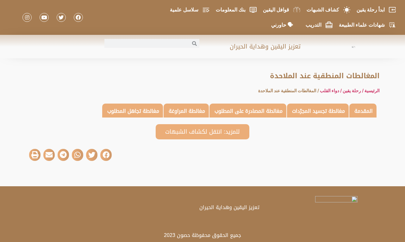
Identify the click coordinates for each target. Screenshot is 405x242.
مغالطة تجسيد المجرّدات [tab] (318, 111)
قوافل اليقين (276, 10)
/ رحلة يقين (353, 90)
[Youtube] (44, 17)
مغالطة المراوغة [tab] (187, 111)
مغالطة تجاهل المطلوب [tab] (133, 111)
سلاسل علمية (184, 10)
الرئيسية (372, 90)
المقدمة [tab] (363, 111)
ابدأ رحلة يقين (371, 10)
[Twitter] (61, 17)
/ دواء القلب (331, 90)
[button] (106, 155)
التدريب (313, 25)
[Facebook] (78, 17)
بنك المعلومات (231, 10)
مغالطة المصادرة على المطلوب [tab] (249, 111)
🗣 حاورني (282, 25)
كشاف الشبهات (323, 10)
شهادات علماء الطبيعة (362, 25)
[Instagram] (27, 17)
